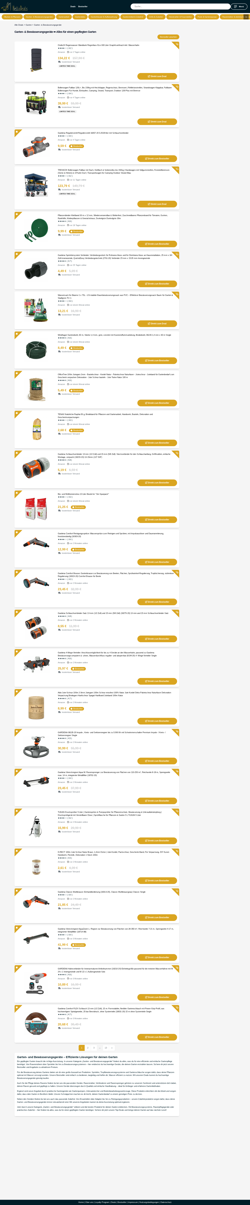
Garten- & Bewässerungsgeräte (39, 17)
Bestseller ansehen (168, 37)
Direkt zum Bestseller (158, 159)
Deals (73, 6)
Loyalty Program (102, 1202)
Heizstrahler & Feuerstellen (180, 17)
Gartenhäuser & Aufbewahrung (104, 17)
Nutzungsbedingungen (149, 1202)
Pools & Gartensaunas (207, 17)
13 (106, 1048)
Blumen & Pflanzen (12, 17)
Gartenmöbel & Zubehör (133, 17)
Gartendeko (80, 17)
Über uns (89, 1202)
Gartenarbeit (64, 17)
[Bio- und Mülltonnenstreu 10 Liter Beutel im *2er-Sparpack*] (36, 509)
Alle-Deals (18, 25)
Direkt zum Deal (158, 76)
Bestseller (83, 6)
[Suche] (229, 7)
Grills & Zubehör (156, 17)
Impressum (133, 1202)
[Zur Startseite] (14, 6)
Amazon (61, 52)
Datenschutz (166, 1202)
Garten (29, 25)
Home (81, 1202)
